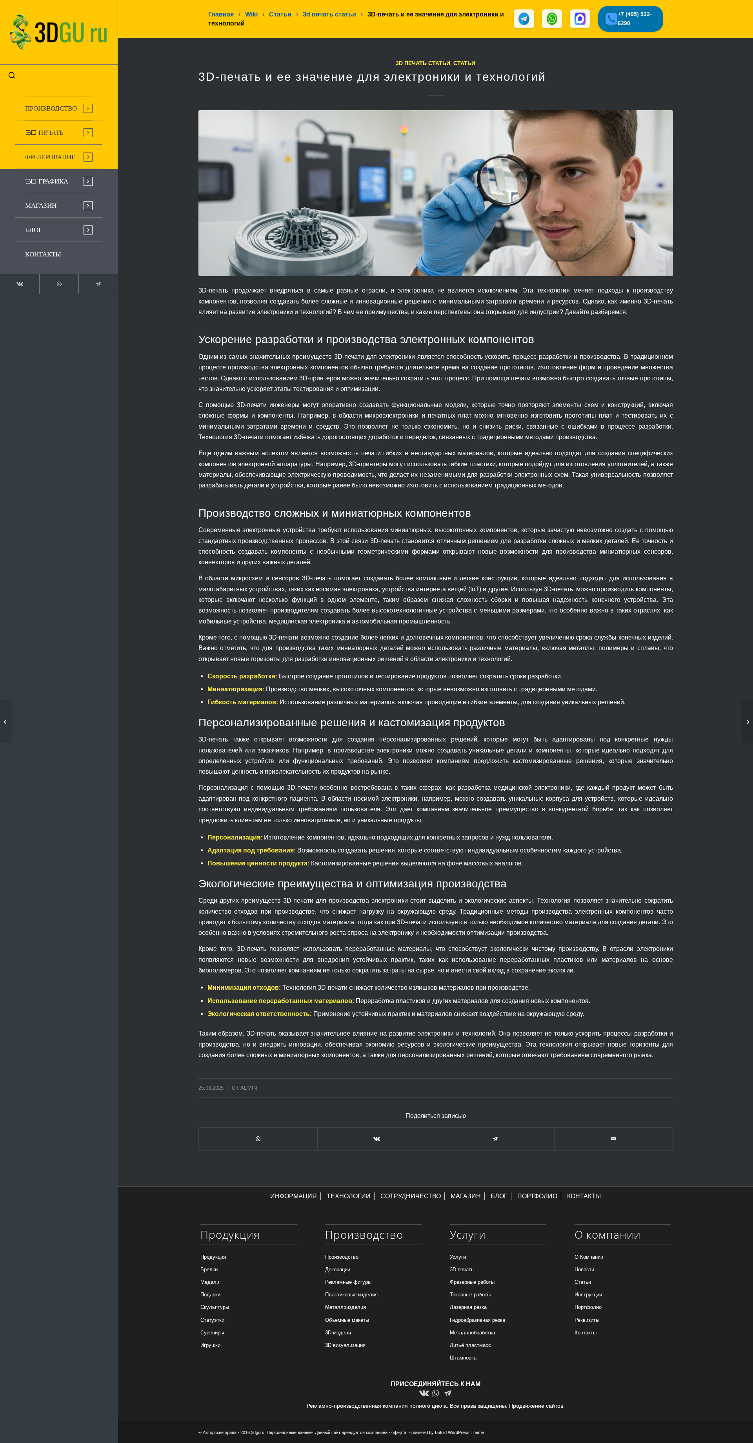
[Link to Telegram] (98, 284)
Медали (209, 1282)
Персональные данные (290, 1432)
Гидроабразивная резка (477, 1320)
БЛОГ (499, 1196)
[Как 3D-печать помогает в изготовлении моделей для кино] (747, 721)
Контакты (586, 1333)
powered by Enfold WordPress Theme (447, 1432)
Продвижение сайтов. (537, 1406)
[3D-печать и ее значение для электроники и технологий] (435, 193)
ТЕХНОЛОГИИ (349, 1196)
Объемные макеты (347, 1320)
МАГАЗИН (466, 1196)
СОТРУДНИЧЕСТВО (410, 1196)
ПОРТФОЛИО (537, 1196)
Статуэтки (212, 1320)
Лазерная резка (468, 1307)
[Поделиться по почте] (614, 1139)
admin (248, 1088)
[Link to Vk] (19, 284)
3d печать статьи (423, 63)
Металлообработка (472, 1333)
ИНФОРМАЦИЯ (293, 1196)
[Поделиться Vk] (377, 1139)
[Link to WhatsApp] (58, 284)
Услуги (458, 1257)
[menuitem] (58, 108)
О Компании (589, 1257)
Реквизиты (587, 1320)
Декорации (337, 1269)
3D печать (462, 1269)
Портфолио (588, 1307)
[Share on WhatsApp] (258, 1139)
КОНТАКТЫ (584, 1196)
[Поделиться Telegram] (495, 1139)
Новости (584, 1269)
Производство (341, 1257)
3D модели (338, 1333)
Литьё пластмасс (470, 1345)
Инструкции (588, 1295)
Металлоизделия (345, 1307)
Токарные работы (470, 1295)
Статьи (464, 63)
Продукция (213, 1257)
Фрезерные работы (472, 1282)
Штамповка (463, 1358)
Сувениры (212, 1333)
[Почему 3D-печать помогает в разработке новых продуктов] (6, 721)
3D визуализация (345, 1345)
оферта (398, 1432)
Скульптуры (214, 1307)
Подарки (210, 1295)
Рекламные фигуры (348, 1282)
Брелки (209, 1269)
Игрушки (210, 1345)
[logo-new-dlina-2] (59, 32)
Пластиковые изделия (351, 1295)
